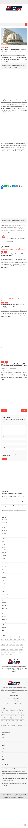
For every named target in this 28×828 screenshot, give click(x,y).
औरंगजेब (2, 230)
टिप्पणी (4, 424)
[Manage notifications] (25, 825)
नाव (3, 436)
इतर (2, 527)
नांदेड (3, 575)
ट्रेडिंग (3, 555)
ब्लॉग (3, 588)
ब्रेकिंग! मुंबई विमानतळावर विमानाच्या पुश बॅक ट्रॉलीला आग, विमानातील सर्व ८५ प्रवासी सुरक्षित (13, 305)
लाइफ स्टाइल (4, 611)
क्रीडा (3, 541)
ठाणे (2, 558)
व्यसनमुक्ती (4, 616)
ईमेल (4, 442)
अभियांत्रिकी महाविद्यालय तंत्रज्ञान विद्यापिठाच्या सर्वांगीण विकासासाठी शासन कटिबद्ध (12, 254)
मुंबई (6, 47)
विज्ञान (3, 613)
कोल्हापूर (3, 536)
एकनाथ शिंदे (18, 228)
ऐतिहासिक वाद (23, 228)
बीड (2, 586)
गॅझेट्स (3, 544)
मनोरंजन (3, 591)
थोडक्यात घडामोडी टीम (12, 51)
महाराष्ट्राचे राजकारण (14, 230)
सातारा (3, 627)
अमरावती (3, 519)
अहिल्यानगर (4, 525)
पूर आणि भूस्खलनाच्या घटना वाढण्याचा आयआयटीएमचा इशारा (5, 410)
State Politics (14, 228)
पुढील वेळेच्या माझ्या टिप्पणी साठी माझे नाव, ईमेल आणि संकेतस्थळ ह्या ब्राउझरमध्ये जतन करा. (13, 454)
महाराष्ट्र (2, 47)
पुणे (1, 252)
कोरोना (3, 533)
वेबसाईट (4, 447)
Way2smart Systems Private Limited (14, 795)
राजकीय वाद (20, 230)
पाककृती (3, 580)
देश (2, 566)
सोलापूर (3, 630)
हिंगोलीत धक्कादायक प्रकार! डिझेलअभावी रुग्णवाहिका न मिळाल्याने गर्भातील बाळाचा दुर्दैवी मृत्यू (14, 511)
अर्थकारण (3, 522)
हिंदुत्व (9, 232)
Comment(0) (20, 51)
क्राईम (3, 538)
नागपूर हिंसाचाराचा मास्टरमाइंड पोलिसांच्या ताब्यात (24, 410)
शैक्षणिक (3, 625)
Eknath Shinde (11, 225)
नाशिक (3, 577)
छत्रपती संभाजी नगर (5, 550)
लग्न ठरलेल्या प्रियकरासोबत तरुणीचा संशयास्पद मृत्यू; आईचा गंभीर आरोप (13, 496)
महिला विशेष (4, 597)
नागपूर (3, 572)
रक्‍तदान (3, 602)
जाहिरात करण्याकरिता (21, 797)
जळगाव (3, 552)
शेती (2, 622)
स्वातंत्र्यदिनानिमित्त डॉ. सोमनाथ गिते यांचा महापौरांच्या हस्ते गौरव (12, 493)
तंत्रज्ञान (3, 561)
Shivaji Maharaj (8, 228)
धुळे (2, 569)
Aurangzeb (6, 225)
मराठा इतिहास (6, 230)
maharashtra (3, 227)
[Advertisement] (14, 84)
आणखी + (3, 759)
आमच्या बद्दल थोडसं (7, 797)
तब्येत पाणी (3, 563)
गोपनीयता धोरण (13, 797)
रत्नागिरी (3, 605)
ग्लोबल (3, 547)
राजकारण (3, 608)
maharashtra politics (9, 227)
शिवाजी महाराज (6, 232)
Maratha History (17, 227)
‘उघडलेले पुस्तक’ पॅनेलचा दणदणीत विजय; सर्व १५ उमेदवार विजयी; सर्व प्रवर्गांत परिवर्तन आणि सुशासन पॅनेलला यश (14, 507)
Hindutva (16, 225)
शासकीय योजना (4, 619)
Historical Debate (21, 225)
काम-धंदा (3, 530)
